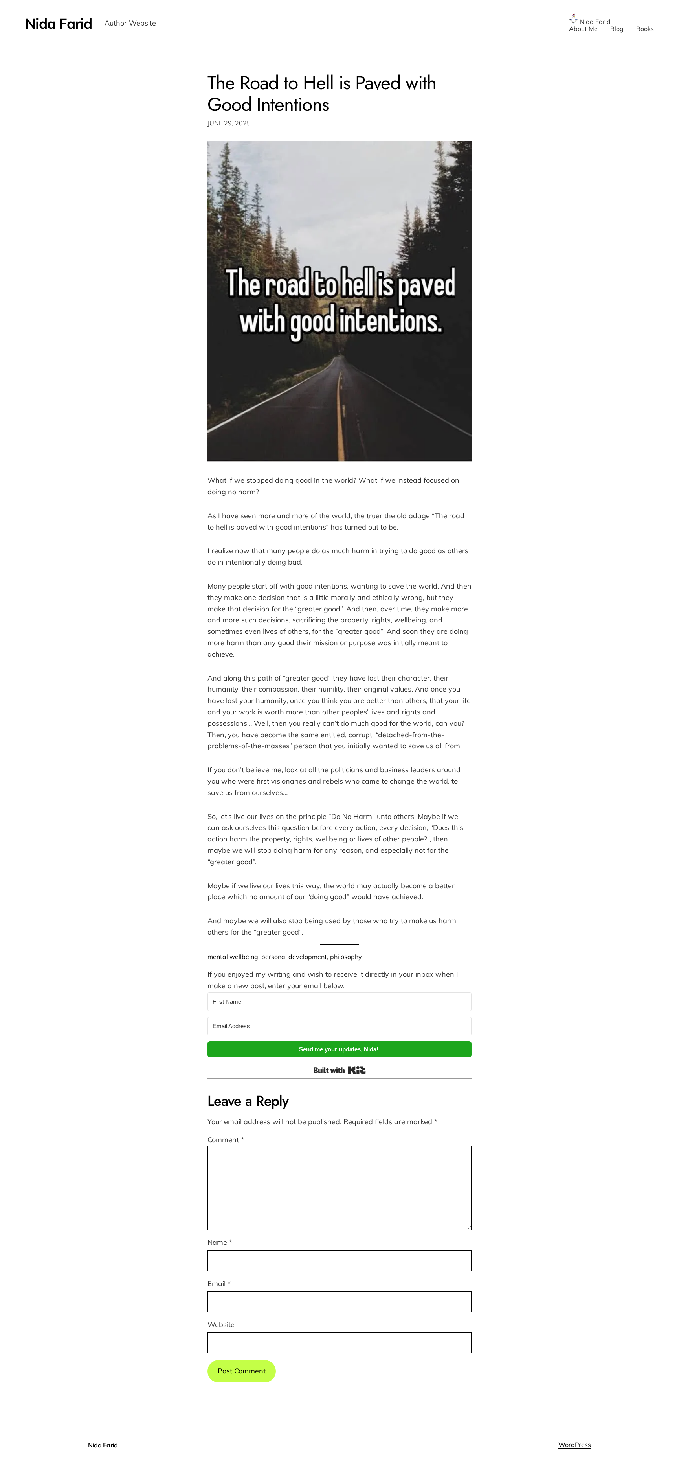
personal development (294, 957)
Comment (225, 1139)
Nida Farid (58, 23)
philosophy (346, 957)
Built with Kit (340, 1070)
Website (221, 1324)
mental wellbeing (232, 957)
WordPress (574, 1445)
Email (219, 1283)
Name (219, 1242)
